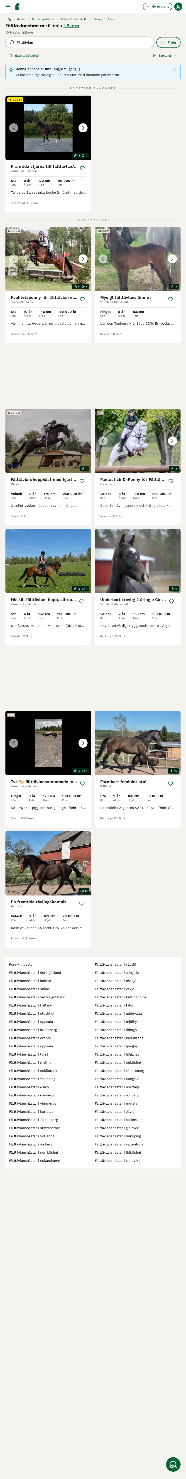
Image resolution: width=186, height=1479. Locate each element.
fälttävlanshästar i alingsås (117, 973)
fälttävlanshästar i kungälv (117, 1079)
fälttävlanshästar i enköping (118, 1063)
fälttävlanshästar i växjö (114, 989)
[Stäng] (175, 69)
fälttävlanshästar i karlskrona (119, 1038)
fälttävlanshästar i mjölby (116, 1022)
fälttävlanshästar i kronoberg (33, 1030)
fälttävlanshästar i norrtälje (117, 1087)
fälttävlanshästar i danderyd (32, 1095)
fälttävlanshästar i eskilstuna (33, 1071)
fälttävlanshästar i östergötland (35, 973)
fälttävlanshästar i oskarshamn (34, 1161)
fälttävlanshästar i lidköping (118, 1152)
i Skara (71, 25)
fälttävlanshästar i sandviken (118, 1161)
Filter (172, 42)
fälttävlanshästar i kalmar (30, 981)
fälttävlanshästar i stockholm (33, 1014)
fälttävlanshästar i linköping (118, 1136)
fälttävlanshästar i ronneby (117, 1095)
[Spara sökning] (173, 1464)
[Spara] (82, 168)
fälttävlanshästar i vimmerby (32, 1103)
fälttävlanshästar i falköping (32, 1079)
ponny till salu (20, 964)
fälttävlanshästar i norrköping (33, 1152)
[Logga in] (178, 6)
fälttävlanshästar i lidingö (116, 1030)
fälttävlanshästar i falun (114, 1005)
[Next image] (83, 127)
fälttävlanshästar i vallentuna (119, 1144)
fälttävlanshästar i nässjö (115, 981)
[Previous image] (13, 127)
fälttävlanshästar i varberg (30, 1144)
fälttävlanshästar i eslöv (29, 1087)
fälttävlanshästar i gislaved (117, 1128)
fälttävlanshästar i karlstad (31, 1112)
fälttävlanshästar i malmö (30, 1063)
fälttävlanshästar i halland (30, 1005)
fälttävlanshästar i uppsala (31, 1022)
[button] (48, 128)
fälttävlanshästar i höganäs (117, 1054)
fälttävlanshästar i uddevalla (118, 1014)
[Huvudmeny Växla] (8, 6)
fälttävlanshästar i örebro (30, 1038)
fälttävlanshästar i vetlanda (31, 1136)
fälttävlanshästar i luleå (28, 1054)
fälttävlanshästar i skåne (29, 989)
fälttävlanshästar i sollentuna (119, 1120)
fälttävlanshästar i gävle (115, 1112)
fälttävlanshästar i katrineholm (120, 997)
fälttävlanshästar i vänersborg (119, 1071)
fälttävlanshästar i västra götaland (37, 997)
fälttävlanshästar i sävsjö (115, 964)
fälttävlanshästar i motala (116, 1103)
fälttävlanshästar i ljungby (116, 1046)
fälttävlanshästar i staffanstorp (34, 1128)
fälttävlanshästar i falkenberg (33, 1120)
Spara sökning (27, 56)
